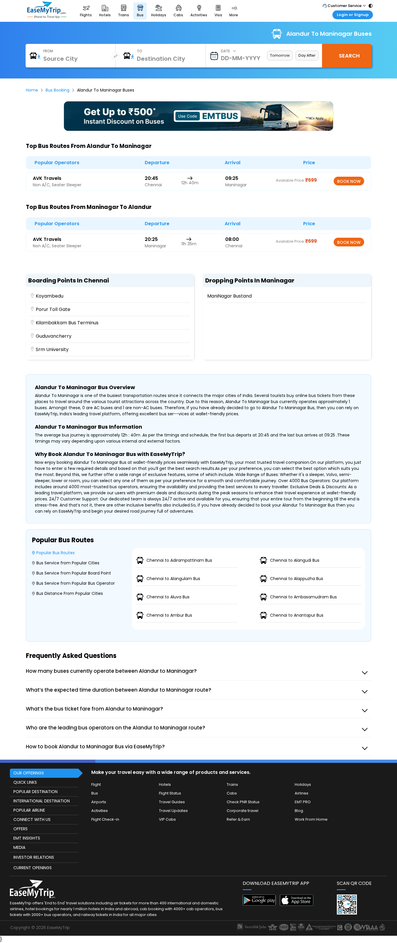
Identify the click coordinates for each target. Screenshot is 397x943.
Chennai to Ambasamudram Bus (303, 597)
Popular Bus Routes (55, 553)
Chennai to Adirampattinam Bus (179, 560)
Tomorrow (280, 55)
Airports (98, 802)
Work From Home (311, 819)
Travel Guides (172, 802)
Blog (299, 810)
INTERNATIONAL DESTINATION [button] (41, 801)
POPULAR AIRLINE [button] (29, 810)
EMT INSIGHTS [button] (26, 838)
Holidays (303, 784)
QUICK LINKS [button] (25, 782)
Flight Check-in (105, 819)
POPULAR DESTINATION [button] (35, 792)
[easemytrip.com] (46, 16)
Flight (96, 784)
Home (32, 90)
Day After (307, 55)
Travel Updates (173, 810)
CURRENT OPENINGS (32, 868)
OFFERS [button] (20, 829)
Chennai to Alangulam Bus (173, 578)
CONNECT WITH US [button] (32, 819)
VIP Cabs (167, 819)
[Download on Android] (259, 904)
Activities (99, 810)
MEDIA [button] (19, 847)
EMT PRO (303, 802)
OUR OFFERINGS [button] (28, 773)
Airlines (301, 793)
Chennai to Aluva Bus (167, 597)
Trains (232, 784)
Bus (94, 793)
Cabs (232, 793)
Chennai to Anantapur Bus (296, 615)
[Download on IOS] (296, 904)
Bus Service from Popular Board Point (73, 573)
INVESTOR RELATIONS (33, 857)
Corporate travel (242, 810)
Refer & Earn (238, 819)
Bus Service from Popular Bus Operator (75, 583)
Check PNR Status (243, 802)
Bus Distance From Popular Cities (69, 593)
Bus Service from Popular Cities (67, 563)
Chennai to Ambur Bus (169, 615)
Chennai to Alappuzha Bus (296, 578)
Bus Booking (57, 90)
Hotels (165, 784)
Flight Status (170, 793)
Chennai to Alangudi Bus (294, 560)
